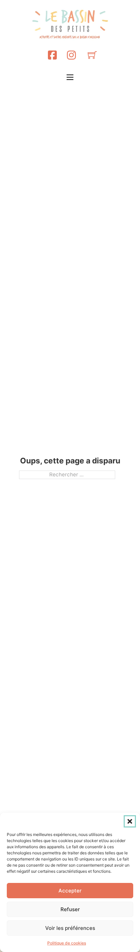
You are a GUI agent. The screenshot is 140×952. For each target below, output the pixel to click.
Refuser (70, 909)
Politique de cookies (66, 943)
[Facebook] (52, 55)
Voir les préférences (70, 928)
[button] (129, 821)
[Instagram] (71, 55)
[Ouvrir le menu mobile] (70, 77)
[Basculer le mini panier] (92, 55)
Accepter (70, 890)
